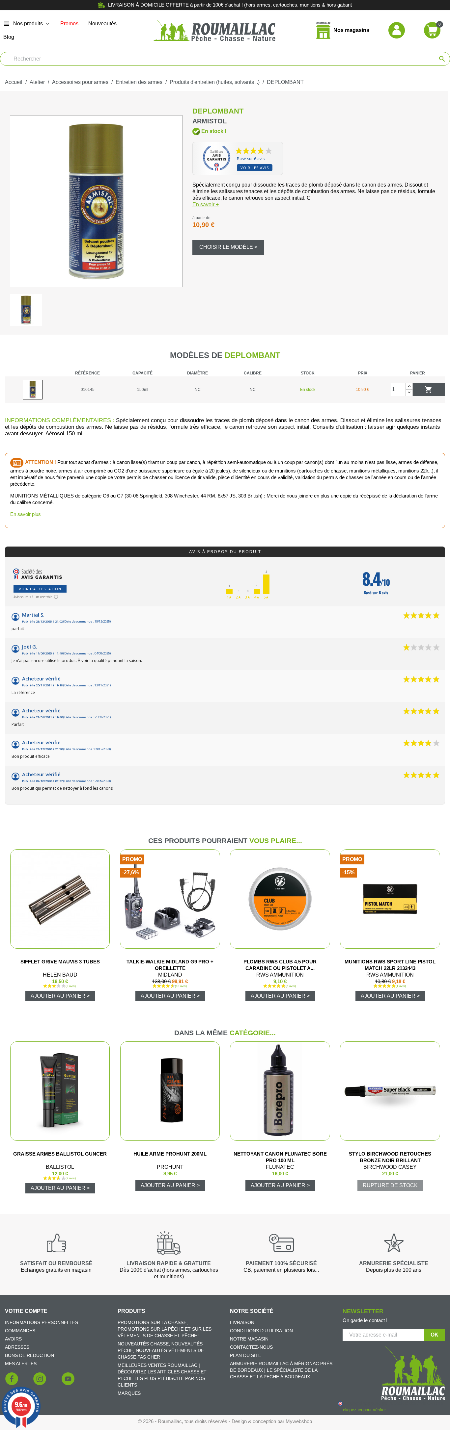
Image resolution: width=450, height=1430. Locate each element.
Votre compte (26, 1311)
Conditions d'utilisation (261, 1330)
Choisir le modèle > (228, 247)
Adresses (17, 1347)
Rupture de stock (390, 1185)
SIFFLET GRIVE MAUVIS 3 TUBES (60, 961)
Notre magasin (249, 1338)
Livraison (242, 1322)
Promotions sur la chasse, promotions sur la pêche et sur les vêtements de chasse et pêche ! (164, 1329)
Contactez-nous (251, 1347)
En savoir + (205, 204)
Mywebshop (299, 1421)
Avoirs (13, 1338)
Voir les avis (254, 167)
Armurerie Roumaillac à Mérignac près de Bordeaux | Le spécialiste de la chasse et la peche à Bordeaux (281, 1370)
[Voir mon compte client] (396, 30)
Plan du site (245, 1355)
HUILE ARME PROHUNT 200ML (170, 1154)
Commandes (20, 1330)
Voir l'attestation (40, 588)
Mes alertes (21, 1363)
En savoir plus (25, 514)
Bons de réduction (29, 1355)
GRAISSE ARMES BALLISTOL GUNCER (60, 1154)
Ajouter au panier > (60, 996)
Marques (129, 1393)
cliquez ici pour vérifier (364, 1410)
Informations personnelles (41, 1322)
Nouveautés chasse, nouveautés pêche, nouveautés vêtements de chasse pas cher (161, 1350)
